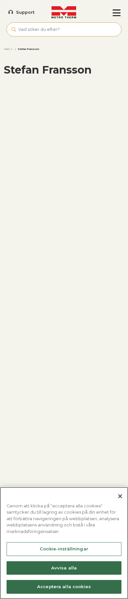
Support (25, 12)
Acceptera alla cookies (64, 586)
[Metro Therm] (64, 12)
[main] (64, 543)
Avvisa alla (64, 567)
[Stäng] (120, 496)
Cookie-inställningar (64, 548)
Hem (7, 49)
